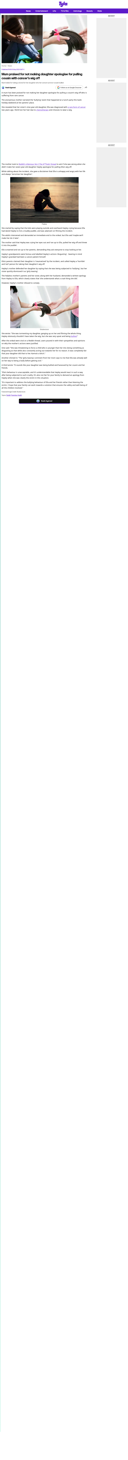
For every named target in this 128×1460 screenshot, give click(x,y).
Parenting (14, 395)
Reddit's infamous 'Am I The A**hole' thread (37, 164)
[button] (86, 87)
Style (100, 11)
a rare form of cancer (77, 107)
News (28, 11)
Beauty (90, 11)
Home (4, 66)
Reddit (8, 395)
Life (54, 11)
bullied (74, 336)
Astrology (77, 11)
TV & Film (65, 11)
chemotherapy (42, 110)
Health (20, 395)
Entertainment (42, 11)
